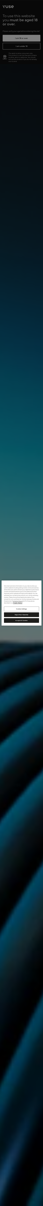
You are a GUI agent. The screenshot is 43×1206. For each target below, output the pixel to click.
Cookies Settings (21, 609)
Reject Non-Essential (21, 614)
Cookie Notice (18, 603)
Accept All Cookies (21, 620)
